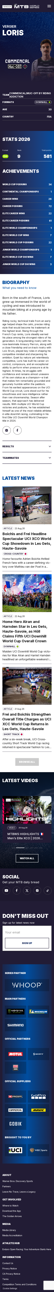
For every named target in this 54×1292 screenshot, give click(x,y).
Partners (6, 1186)
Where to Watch (10, 1205)
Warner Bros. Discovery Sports (17, 1181)
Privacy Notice (9, 1268)
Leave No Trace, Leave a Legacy (19, 1191)
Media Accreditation (12, 1235)
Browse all (27, 761)
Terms (5, 1279)
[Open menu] (49, 6)
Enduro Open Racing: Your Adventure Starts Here (26, 1249)
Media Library (9, 1230)
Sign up (27, 943)
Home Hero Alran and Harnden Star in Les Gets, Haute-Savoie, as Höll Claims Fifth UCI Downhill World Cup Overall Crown (24, 631)
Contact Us (7, 1263)
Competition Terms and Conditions (19, 1284)
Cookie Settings (10, 1288)
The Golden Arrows (12, 1216)
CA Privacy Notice (11, 1273)
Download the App (11, 1211)
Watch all (27, 858)
